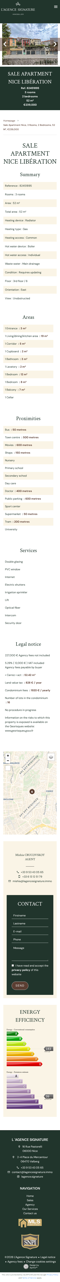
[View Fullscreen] (7, 768)
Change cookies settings (41, 1261)
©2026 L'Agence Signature (21, 1257)
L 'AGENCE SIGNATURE (30, 1139)
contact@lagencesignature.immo (32, 1172)
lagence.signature (32, 1176)
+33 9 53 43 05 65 (32, 872)
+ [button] (8, 756)
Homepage (9, 120)
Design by (34, 1266)
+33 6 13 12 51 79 (32, 876)
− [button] (8, 761)
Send (20, 985)
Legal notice (47, 1257)
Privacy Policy (52, 1275)
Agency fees (15, 1261)
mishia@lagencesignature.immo (32, 881)
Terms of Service (29, 1278)
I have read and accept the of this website (30, 970)
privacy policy (21, 970)
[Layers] (51, 757)
